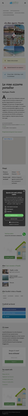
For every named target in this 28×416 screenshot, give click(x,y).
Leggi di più (18, 203)
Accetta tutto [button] (13, 215)
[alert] (14, 208)
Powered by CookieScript (14, 224)
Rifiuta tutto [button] (14, 219)
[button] (14, 208)
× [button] (23, 191)
